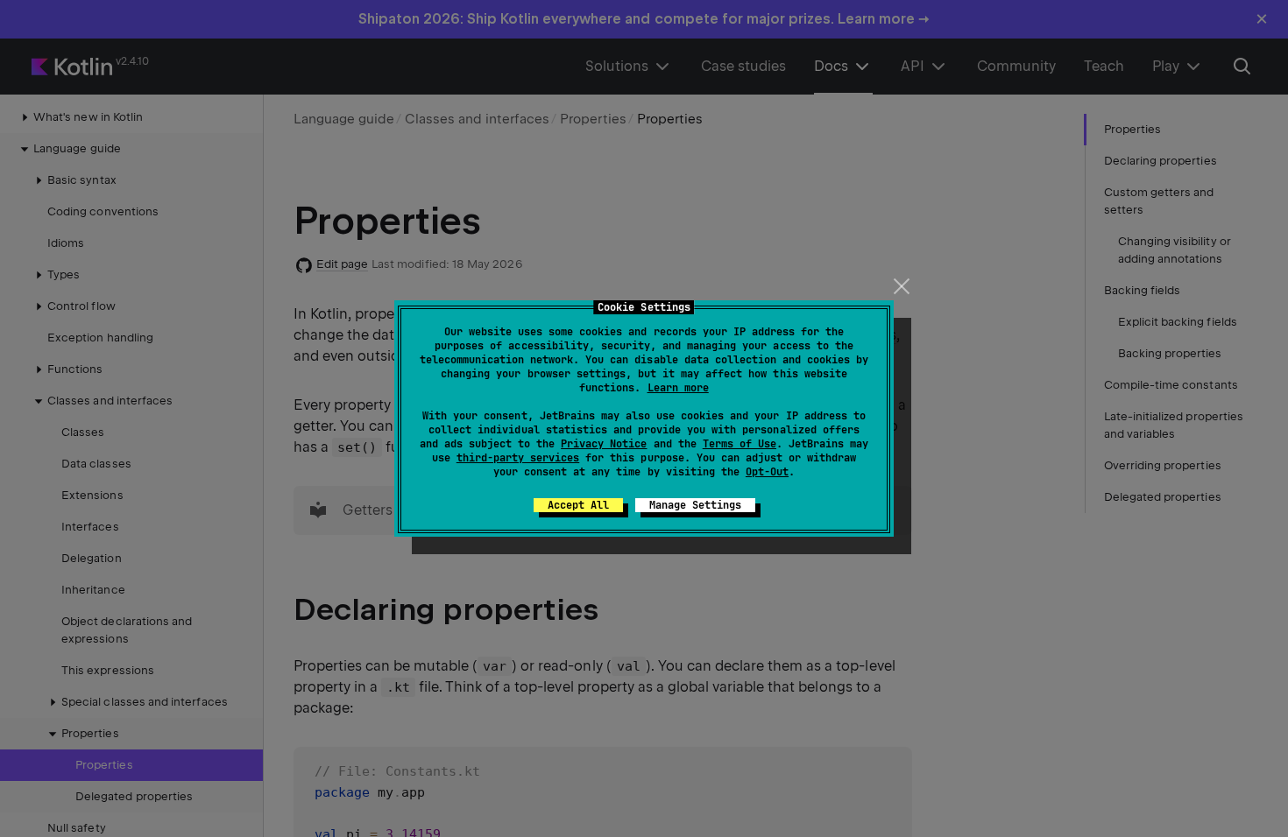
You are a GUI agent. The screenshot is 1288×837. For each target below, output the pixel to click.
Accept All (578, 505)
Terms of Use (739, 444)
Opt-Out (767, 472)
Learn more (678, 388)
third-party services (517, 458)
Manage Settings (695, 505)
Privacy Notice (604, 444)
